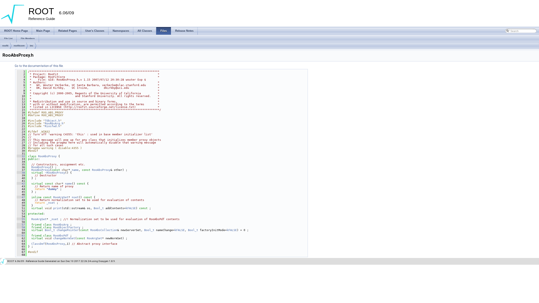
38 (21, 172)
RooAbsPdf (60, 235)
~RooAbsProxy (55, 172)
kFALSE (131, 208)
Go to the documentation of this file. (39, 66)
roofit (5, 45)
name (75, 169)
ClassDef (38, 243)
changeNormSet (64, 238)
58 (21, 227)
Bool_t (99, 208)
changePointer (68, 230)
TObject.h (52, 120)
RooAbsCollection (103, 230)
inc (31, 45)
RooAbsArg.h (54, 123)
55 (21, 219)
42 (21, 183)
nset (75, 197)
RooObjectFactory (66, 227)
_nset (51, 202)
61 (21, 235)
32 (21, 156)
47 (21, 197)
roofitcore (19, 45)
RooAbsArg (60, 224)
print (57, 208)
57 (21, 224)
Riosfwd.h (52, 126)
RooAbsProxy (47, 156)
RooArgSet (60, 197)
